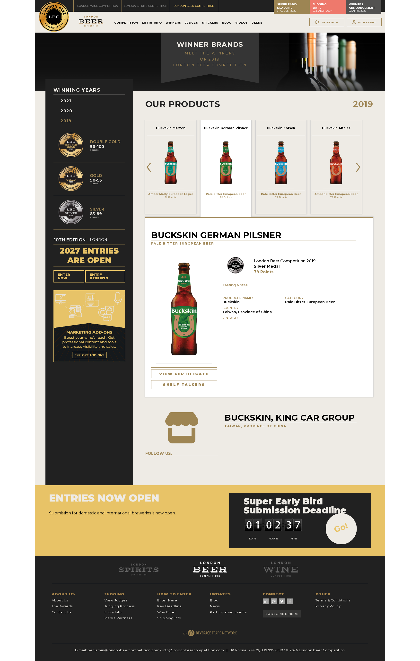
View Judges (116, 600)
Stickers (210, 22)
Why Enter (166, 612)
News (215, 606)
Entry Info (152, 22)
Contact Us (61, 612)
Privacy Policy (328, 606)
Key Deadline (169, 606)
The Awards (62, 606)
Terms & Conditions (332, 600)
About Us (60, 600)
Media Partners (118, 618)
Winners (173, 22)
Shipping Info (169, 618)
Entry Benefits (99, 276)
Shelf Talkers (184, 384)
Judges (191, 22)
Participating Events (228, 612)
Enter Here (167, 600)
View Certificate (184, 374)
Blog (227, 22)
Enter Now (64, 276)
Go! (340, 527)
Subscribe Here (281, 614)
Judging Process (120, 606)
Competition (126, 22)
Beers (257, 22)
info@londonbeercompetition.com (193, 650)
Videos (241, 22)
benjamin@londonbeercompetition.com (123, 650)
